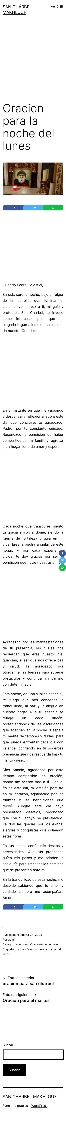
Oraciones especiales (44, 944)
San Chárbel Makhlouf (30, 1096)
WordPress (39, 1106)
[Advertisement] (33, 61)
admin (12, 939)
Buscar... (9, 1045)
